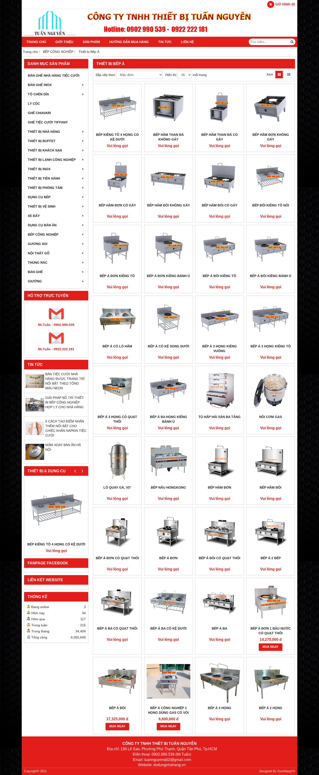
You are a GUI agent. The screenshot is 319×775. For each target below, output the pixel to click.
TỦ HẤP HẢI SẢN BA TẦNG (219, 417)
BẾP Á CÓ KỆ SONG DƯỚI (168, 346)
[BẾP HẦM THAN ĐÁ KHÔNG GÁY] (168, 108)
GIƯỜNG (35, 281)
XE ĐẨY (34, 216)
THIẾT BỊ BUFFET (42, 141)
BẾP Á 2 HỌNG (270, 708)
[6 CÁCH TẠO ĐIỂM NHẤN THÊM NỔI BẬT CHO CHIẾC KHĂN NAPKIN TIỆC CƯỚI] (34, 436)
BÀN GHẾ (35, 272)
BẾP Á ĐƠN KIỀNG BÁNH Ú (168, 276)
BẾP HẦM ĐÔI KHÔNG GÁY (168, 205)
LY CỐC (34, 103)
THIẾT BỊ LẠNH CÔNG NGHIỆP (52, 160)
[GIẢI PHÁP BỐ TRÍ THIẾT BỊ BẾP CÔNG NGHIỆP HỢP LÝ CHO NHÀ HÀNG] (34, 413)
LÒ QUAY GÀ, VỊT (117, 487)
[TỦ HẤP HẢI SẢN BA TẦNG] (219, 390)
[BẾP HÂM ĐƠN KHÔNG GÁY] (270, 108)
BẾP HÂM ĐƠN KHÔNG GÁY (270, 137)
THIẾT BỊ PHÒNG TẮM (45, 188)
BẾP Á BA (219, 628)
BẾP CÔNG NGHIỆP (43, 234)
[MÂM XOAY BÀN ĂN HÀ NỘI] (34, 460)
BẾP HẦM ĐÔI (270, 487)
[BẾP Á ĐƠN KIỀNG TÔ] (117, 249)
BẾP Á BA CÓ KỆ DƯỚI (168, 628)
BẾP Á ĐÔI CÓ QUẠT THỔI (219, 558)
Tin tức (165, 42)
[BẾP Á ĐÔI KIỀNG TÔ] (219, 249)
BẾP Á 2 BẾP (271, 558)
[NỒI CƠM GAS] (270, 390)
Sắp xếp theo (105, 75)
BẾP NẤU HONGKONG (168, 487)
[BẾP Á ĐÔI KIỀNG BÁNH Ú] (270, 249)
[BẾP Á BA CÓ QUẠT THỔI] (117, 602)
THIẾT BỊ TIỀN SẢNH (44, 178)
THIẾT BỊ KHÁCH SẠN (45, 150)
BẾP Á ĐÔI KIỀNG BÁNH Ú (270, 276)
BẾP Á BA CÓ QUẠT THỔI (117, 628)
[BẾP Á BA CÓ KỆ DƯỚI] (168, 602)
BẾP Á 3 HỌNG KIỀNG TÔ (271, 346)
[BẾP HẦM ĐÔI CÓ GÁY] (219, 179)
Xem (269, 74)
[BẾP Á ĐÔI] (117, 681)
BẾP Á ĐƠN (168, 558)
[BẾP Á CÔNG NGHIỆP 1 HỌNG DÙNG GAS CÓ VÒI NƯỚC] (168, 681)
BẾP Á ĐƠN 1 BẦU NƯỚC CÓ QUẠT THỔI (271, 631)
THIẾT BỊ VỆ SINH (41, 206)
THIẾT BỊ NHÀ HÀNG (44, 131)
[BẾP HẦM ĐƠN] (219, 461)
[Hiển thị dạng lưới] (279, 74)
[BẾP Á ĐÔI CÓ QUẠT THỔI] (219, 531)
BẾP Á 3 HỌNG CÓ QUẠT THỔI (117, 419)
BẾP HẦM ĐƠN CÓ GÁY (117, 205)
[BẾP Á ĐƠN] (168, 531)
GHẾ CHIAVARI (39, 113)
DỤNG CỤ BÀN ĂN (42, 225)
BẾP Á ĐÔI (117, 708)
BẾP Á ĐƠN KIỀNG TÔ (117, 276)
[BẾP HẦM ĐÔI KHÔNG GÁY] (168, 179)
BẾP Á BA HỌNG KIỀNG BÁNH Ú (168, 419)
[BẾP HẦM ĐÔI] (270, 461)
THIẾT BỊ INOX (39, 169)
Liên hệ (187, 42)
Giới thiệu (64, 42)
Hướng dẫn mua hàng (129, 42)
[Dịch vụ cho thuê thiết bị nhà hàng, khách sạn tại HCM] (159, 35)
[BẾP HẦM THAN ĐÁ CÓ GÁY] (219, 108)
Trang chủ (36, 42)
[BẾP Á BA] (219, 602)
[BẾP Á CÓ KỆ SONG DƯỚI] (168, 320)
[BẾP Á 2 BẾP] (270, 531)
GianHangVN (286, 771)
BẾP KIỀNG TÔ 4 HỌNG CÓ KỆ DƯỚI (56, 544)
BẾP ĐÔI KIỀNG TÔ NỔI (270, 205)
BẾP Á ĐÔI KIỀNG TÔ (219, 276)
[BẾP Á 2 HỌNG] (270, 681)
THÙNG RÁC (37, 262)
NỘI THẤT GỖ (39, 253)
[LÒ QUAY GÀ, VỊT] (117, 461)
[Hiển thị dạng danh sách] (288, 74)
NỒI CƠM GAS (270, 417)
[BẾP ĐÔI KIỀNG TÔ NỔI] (270, 179)
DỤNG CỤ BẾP (39, 197)
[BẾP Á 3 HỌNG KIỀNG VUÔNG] (219, 320)
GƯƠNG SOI (37, 244)
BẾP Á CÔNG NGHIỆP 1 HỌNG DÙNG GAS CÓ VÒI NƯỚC (168, 712)
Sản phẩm (91, 42)
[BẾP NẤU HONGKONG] (168, 461)
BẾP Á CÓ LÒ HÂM (117, 346)
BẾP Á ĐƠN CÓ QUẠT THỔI (117, 558)
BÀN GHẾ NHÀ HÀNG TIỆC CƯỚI (53, 75)
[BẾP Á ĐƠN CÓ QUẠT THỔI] (117, 531)
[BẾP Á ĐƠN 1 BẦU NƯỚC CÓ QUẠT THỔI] (270, 602)
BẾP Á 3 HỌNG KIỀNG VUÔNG (219, 348)
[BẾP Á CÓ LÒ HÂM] (117, 320)
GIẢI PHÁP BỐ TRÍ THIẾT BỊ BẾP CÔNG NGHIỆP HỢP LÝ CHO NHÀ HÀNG (64, 402)
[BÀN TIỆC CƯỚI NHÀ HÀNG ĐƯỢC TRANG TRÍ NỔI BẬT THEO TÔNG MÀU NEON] (34, 389)
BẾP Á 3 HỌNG (219, 708)
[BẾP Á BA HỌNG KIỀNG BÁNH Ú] (168, 390)
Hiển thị (170, 75)
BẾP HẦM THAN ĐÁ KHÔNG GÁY (168, 137)
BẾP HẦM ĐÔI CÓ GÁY (219, 205)
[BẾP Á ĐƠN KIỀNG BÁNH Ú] (168, 249)
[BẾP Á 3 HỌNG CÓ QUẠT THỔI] (117, 390)
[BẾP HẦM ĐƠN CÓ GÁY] (117, 179)
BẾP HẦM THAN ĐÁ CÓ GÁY (219, 137)
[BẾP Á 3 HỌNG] (219, 681)
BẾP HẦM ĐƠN (219, 487)
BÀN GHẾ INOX (40, 85)
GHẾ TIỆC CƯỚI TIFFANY (48, 122)
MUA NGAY (270, 647)
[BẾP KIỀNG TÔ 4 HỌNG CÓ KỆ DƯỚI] (56, 510)
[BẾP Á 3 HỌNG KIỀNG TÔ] (270, 320)
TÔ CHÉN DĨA (38, 94)
